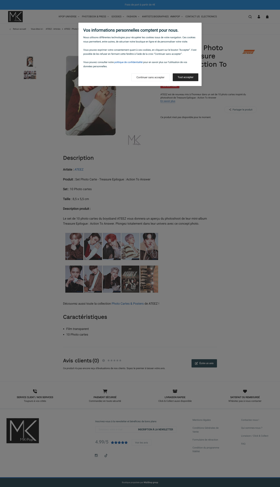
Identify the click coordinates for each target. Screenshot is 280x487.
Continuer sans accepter (150, 77)
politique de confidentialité (128, 62)
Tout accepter (185, 77)
